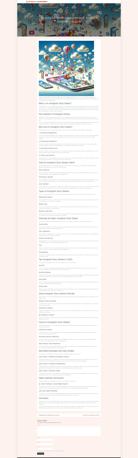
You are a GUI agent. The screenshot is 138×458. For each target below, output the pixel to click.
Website (38, 446)
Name (38, 437)
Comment (39, 425)
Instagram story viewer (79, 97)
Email (38, 442)
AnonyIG (47, 201)
